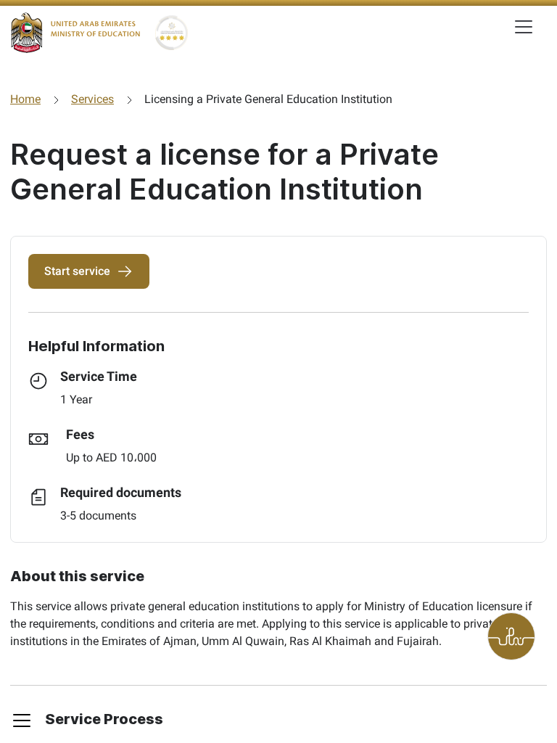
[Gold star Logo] (171, 32)
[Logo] (75, 33)
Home (25, 99)
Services (92, 99)
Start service (77, 271)
